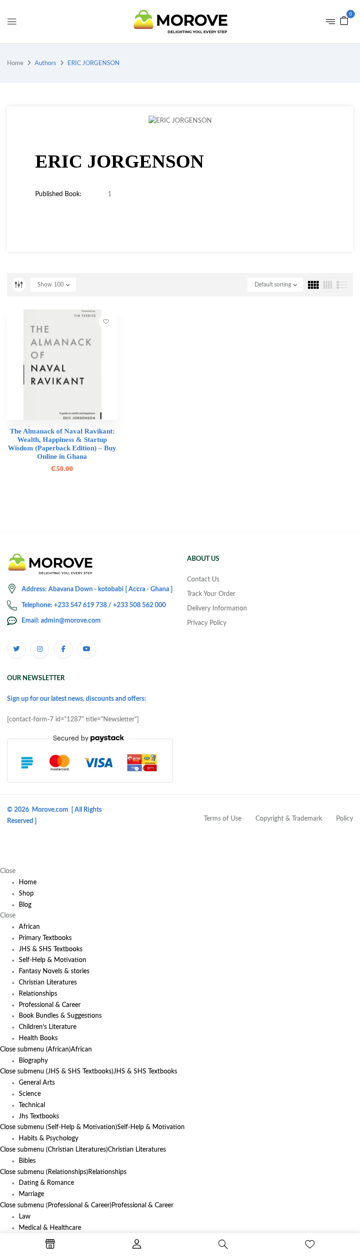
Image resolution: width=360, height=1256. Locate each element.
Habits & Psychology (48, 1138)
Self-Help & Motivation (151, 1127)
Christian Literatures (137, 1149)
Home (15, 63)
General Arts (37, 1083)
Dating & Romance (46, 1183)
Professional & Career (142, 1205)
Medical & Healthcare (50, 1228)
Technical (32, 1105)
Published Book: (58, 194)
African (81, 1049)
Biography (33, 1061)
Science (30, 1094)
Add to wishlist (106, 321)
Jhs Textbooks (39, 1116)
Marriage (31, 1194)
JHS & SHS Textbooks (145, 1071)
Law (24, 1216)
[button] (344, 20)
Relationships (107, 1172)
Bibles (27, 1161)
